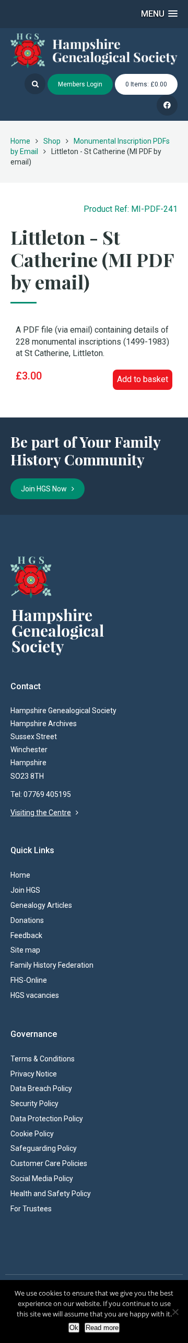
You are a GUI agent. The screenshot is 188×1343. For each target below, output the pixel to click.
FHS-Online (28, 980)
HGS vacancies (34, 995)
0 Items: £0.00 (146, 84)
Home (20, 141)
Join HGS (25, 890)
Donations (27, 920)
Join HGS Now (46, 489)
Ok (73, 1328)
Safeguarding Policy (43, 1148)
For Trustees (31, 1209)
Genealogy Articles (41, 905)
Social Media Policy (41, 1178)
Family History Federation (51, 965)
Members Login (80, 84)
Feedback (26, 935)
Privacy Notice (33, 1074)
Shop (52, 141)
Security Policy (34, 1103)
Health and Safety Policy (50, 1193)
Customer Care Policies (48, 1163)
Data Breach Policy (41, 1088)
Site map (25, 950)
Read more (102, 1328)
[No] (175, 1312)
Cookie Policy (32, 1134)
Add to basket (142, 379)
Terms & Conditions (42, 1059)
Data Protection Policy (46, 1118)
